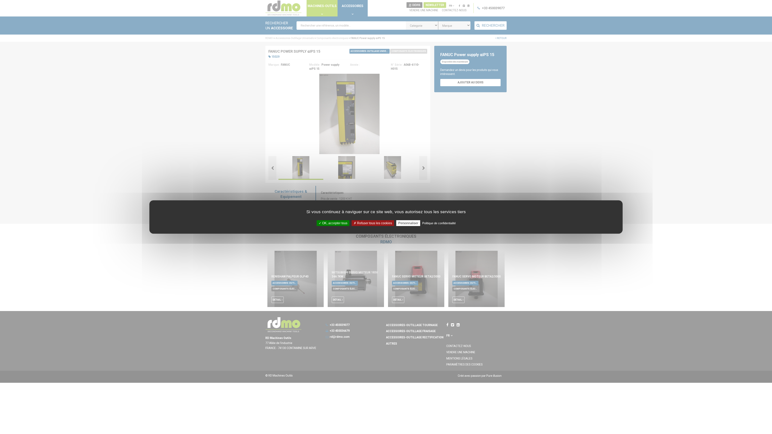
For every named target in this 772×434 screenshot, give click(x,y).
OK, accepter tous (334, 223)
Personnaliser (408, 223)
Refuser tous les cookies (374, 223)
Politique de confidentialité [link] (439, 223)
